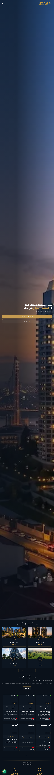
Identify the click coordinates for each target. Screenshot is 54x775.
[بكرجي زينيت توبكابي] (43, 708)
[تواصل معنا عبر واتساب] (4, 771)
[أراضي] (40, 658)
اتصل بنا (25, 321)
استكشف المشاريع (28, 316)
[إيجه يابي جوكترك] (27, 708)
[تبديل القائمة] (2, 3)
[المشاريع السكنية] (40, 636)
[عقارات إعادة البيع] (14, 636)
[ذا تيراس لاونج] (10, 708)
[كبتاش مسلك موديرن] (43, 737)
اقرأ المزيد (27, 688)
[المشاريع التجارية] (14, 658)
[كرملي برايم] (10, 737)
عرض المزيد (27, 756)
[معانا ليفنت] (27, 737)
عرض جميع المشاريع (28, 671)
